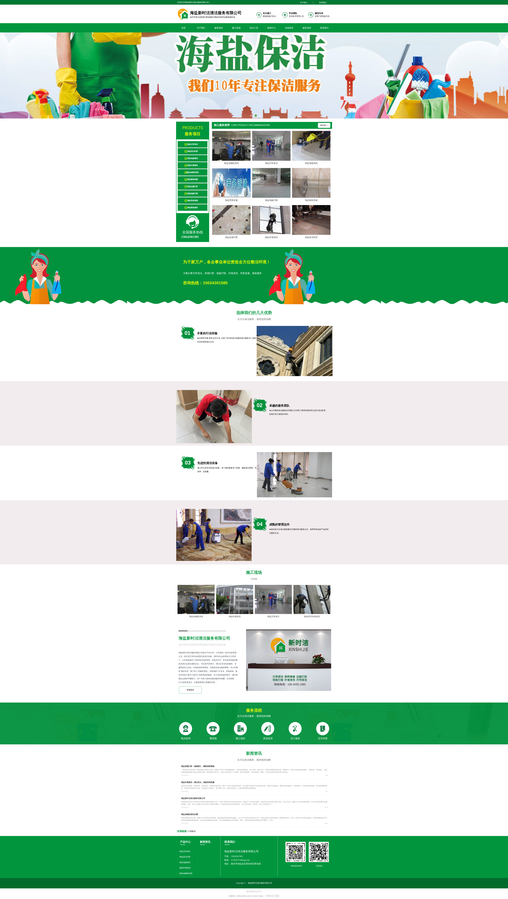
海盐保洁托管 (192, 151)
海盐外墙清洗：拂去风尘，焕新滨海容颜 (197, 782)
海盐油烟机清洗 (193, 172)
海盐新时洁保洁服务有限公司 (193, 798)
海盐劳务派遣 (192, 200)
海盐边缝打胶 (192, 186)
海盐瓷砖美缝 (192, 179)
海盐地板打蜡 (192, 193)
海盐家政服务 (192, 208)
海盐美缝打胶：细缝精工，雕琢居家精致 (197, 766)
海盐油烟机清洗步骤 (189, 814)
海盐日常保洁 (192, 144)
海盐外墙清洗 (192, 165)
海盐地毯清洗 (192, 158)
